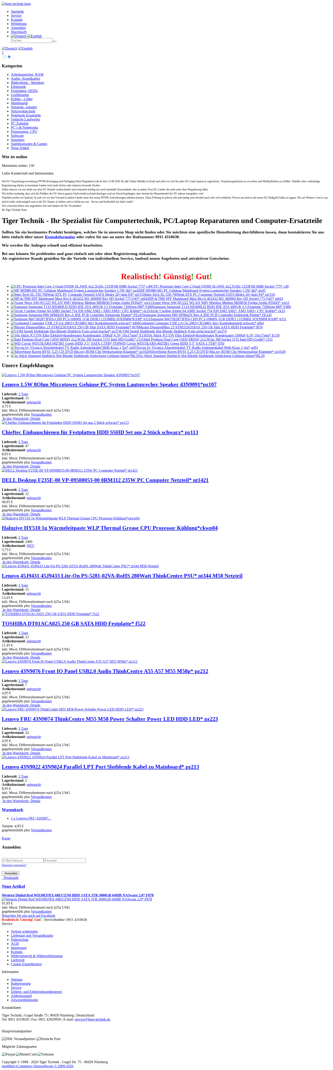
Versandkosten (41, 414)
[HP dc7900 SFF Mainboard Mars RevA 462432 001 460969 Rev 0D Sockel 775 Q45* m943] (80, 299)
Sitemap (16, 979)
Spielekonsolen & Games (29, 144)
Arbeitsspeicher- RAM (27, 74)
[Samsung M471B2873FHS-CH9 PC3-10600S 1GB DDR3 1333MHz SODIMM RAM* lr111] (80, 319)
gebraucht (34, 402)
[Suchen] (54, 41)
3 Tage (23, 394)
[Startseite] (16, 4)
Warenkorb (12, 809)
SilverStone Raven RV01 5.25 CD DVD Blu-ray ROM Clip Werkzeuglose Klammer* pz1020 (217, 352)
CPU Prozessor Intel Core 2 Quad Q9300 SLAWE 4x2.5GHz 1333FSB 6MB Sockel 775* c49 (220, 286)
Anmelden (11, 873)
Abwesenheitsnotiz (24, 1000)
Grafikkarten (20, 95)
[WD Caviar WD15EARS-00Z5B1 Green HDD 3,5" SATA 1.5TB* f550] (65, 343)
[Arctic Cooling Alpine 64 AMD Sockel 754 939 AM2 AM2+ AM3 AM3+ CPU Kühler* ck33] (80, 311)
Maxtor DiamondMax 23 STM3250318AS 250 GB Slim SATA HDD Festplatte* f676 (201, 327)
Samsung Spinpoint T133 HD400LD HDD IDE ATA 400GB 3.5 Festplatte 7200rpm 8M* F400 (222, 307)
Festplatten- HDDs (24, 91)
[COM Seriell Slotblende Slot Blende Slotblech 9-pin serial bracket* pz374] (66, 331)
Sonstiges (17, 140)
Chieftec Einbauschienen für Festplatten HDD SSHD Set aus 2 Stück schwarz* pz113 (100, 432)
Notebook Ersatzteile (26, 115)
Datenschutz (20, 939)
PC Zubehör (20, 123)
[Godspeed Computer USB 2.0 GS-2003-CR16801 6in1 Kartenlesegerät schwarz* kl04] (75, 323)
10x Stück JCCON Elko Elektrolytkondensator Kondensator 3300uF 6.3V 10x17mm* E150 (213, 335)
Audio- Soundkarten (25, 78)
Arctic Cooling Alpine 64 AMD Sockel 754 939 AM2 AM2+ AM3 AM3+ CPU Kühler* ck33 (217, 311)
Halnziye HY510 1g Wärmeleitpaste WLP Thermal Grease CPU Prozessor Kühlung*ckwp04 (110, 528)
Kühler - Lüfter (22, 99)
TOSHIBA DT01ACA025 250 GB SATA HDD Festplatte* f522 (73, 623)
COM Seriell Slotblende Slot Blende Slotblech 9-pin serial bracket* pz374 (174, 331)
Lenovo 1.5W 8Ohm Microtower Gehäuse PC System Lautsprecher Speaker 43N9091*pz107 (109, 384)
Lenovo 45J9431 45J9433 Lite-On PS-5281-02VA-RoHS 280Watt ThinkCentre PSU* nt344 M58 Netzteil (122, 576)
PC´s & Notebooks (24, 127)
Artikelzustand (21, 996)
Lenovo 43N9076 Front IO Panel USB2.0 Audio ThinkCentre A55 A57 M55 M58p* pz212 (105, 671)
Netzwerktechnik (23, 111)
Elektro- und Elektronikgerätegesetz (36, 992)
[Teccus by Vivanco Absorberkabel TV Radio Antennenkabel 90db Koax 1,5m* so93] (73, 347)
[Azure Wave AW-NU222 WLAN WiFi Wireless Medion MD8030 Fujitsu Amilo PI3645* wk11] (81, 303)
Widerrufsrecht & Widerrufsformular (37, 956)
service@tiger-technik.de (92, 1019)
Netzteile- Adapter (24, 107)
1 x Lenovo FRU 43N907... (31, 818)
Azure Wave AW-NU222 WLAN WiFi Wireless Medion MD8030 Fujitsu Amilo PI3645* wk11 (221, 303)
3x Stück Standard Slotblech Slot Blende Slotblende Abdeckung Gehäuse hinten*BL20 (202, 356)
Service (16, 988)
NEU (30, 546)
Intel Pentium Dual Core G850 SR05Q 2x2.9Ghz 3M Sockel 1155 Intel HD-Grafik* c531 (208, 339)
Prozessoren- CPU (24, 131)
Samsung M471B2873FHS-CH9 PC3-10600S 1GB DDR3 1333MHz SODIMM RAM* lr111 (218, 319)
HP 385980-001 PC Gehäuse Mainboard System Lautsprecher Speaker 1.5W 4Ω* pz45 (202, 290)
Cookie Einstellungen (26, 964)
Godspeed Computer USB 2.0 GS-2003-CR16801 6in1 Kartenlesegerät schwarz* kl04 (201, 323)
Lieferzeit (17, 960)
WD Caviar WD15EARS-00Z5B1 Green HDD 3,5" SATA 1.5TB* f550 (171, 343)
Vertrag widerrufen (24, 931)
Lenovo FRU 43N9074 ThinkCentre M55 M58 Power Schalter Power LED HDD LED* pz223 (110, 719)
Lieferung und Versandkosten (32, 935)
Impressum (19, 948)
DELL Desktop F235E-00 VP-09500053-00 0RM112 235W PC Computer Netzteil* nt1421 (105, 480)
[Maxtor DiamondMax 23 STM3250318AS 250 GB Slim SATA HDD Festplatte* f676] (75, 327)
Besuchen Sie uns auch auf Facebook (28, 915)
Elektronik (18, 87)
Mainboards (19, 103)
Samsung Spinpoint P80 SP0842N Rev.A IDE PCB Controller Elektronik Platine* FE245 (207, 315)
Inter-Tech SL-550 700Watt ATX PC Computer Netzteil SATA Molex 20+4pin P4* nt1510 (210, 294)
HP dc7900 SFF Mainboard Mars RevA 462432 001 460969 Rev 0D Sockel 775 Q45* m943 (216, 299)
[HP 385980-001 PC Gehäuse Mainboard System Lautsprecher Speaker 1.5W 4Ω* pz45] (75, 290)
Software (17, 136)
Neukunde (10, 878)
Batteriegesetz (21, 983)
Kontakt (16, 952)
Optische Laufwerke (25, 119)
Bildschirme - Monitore (27, 83)
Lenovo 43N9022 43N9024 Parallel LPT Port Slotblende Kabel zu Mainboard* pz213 (100, 767)
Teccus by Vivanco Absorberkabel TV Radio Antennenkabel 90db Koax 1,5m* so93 (197, 347)
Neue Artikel (20, 148)
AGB (15, 944)
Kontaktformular (60, 237)
